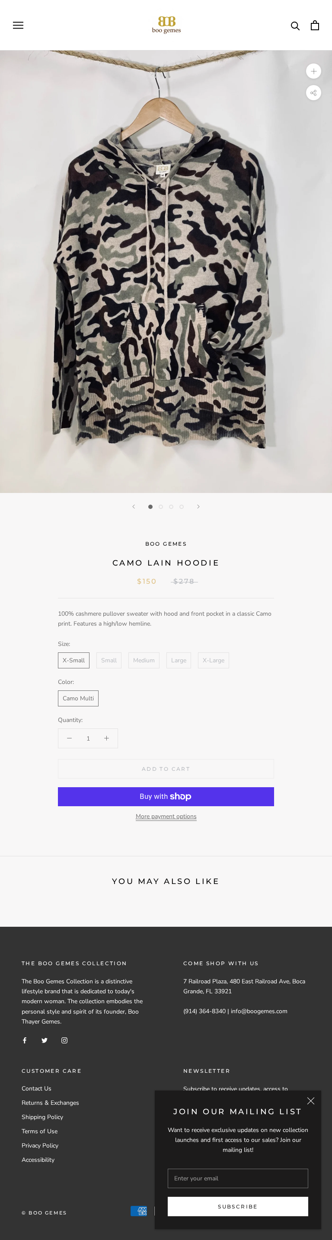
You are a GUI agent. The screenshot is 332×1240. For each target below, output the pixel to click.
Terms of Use (39, 1131)
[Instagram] (64, 1040)
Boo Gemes (166, 544)
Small (109, 660)
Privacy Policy (40, 1145)
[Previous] (133, 507)
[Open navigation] (18, 25)
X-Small (74, 660)
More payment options (166, 816)
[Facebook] (25, 1040)
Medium (144, 660)
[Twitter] (45, 1040)
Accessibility (38, 1160)
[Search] (295, 25)
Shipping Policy (42, 1117)
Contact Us (36, 1088)
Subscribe (238, 1206)
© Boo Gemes (44, 1213)
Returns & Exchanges (50, 1103)
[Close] (311, 1101)
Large (178, 660)
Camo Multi (78, 698)
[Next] (198, 507)
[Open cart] (315, 25)
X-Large (213, 660)
